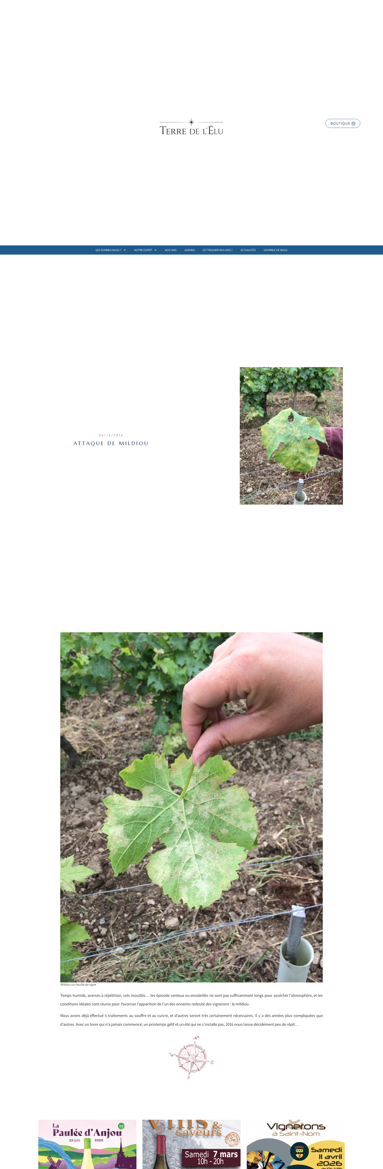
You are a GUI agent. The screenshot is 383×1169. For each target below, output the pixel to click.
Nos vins (171, 250)
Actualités (248, 250)
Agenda (190, 250)
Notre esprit (143, 250)
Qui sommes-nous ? (108, 250)
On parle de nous (275, 250)
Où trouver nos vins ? (218, 250)
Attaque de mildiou (111, 443)
